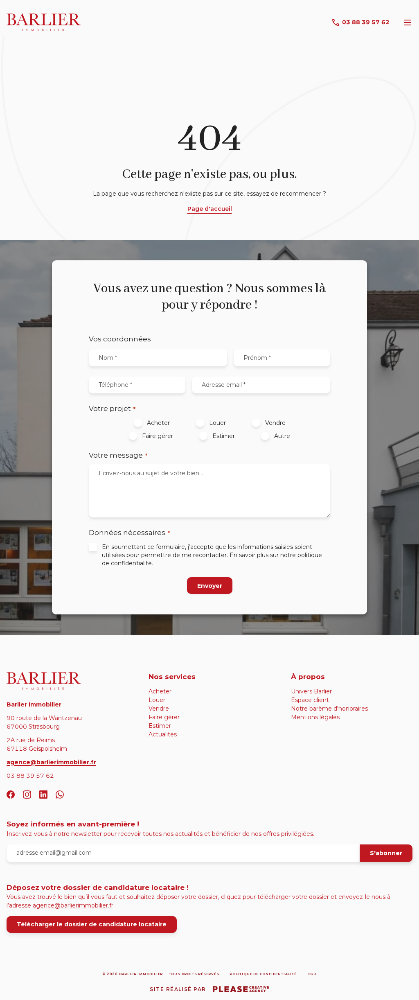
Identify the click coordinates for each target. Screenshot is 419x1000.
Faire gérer (157, 436)
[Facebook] (11, 794)
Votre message (118, 455)
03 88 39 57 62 (366, 22)
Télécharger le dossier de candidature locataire (92, 924)
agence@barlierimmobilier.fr (51, 762)
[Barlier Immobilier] (67, 681)
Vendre (275, 423)
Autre (282, 436)
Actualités (163, 734)
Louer (217, 423)
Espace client (310, 700)
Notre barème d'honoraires (329, 708)
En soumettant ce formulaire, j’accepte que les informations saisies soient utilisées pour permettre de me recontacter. (212, 555)
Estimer (223, 436)
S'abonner (386, 853)
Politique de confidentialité (263, 974)
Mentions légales (315, 717)
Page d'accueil (209, 208)
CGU (311, 974)
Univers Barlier (311, 691)
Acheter (158, 423)
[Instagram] (27, 794)
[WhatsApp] (60, 794)
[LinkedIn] (43, 794)
